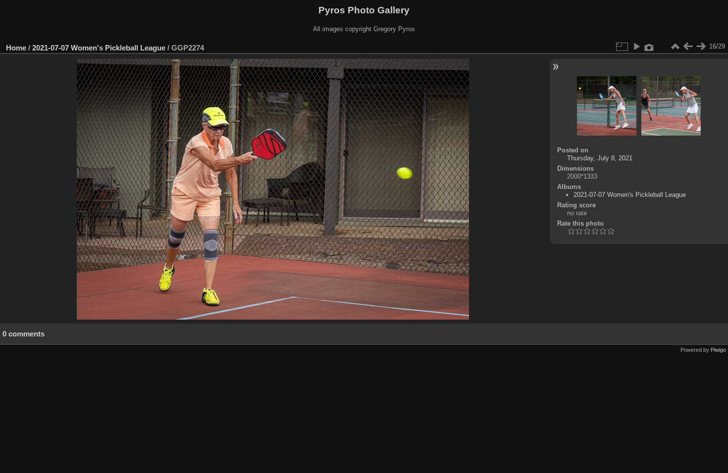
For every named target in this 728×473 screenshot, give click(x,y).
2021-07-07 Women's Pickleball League (98, 48)
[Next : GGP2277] (700, 46)
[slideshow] (636, 46)
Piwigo (718, 350)
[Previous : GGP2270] (687, 46)
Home (16, 48)
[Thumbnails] (675, 46)
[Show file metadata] (649, 46)
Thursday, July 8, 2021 (599, 158)
